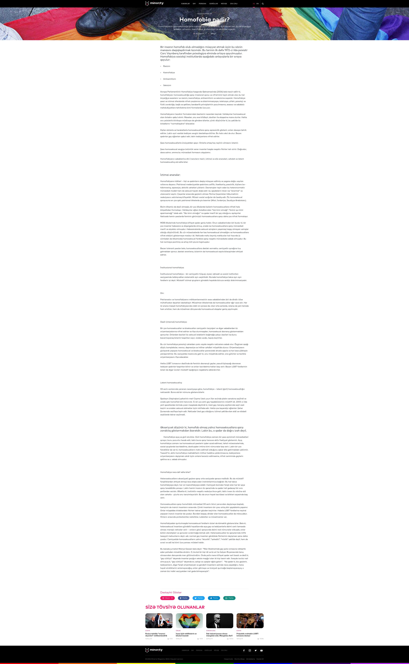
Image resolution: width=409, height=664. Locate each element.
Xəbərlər (185, 3)
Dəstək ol (260, 659)
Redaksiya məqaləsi (204, 13)
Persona (202, 3)
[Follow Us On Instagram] (250, 650)
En (257, 3)
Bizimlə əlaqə (240, 659)
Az (254, 3)
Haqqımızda (228, 659)
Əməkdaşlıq (250, 659)
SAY (194, 3)
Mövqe (224, 3)
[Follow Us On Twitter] (255, 650)
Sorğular (213, 3)
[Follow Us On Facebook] (244, 650)
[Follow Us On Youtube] (261, 650)
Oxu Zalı (233, 3)
